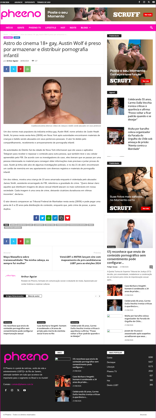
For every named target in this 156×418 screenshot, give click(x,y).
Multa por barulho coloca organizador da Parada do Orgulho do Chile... (137, 318)
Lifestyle (110, 367)
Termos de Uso (43, 2)
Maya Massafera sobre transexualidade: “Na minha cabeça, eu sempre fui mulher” (26, 260)
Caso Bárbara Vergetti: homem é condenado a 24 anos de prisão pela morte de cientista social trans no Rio (51, 329)
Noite (109, 376)
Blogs (84, 27)
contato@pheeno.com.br (22, 384)
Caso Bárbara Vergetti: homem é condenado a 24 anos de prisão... (137, 288)
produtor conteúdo (13, 228)
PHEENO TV (35, 27)
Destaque (14, 34)
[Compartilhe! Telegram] (55, 218)
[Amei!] (67, 218)
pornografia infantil (77, 225)
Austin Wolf (22, 225)
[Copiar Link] (61, 218)
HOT (63, 27)
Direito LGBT (112, 385)
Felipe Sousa (112, 267)
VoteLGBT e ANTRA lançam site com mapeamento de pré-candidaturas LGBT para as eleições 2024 (80, 260)
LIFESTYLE (50, 27)
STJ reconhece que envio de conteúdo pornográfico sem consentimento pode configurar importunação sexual (18, 329)
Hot (108, 380)
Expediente (30, 2)
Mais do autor (34, 296)
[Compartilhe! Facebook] (36, 218)
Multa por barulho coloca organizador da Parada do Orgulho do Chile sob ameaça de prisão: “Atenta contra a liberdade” (140, 139)
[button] (151, 27)
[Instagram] (144, 2)
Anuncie (18, 2)
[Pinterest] (21, 69)
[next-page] (99, 296)
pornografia (62, 225)
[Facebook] (139, 2)
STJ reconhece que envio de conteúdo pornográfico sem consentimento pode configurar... (126, 257)
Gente (17, 38)
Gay (30, 225)
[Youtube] (153, 2)
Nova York (50, 225)
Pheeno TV (112, 371)
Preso (91, 225)
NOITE (73, 27)
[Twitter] (149, 2)
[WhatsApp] (28, 69)
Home (6, 34)
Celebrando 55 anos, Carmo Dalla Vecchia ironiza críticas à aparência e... (138, 303)
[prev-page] (95, 296)
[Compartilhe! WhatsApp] (48, 218)
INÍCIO (9, 27)
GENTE (20, 27)
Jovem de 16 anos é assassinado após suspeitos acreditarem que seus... (138, 333)
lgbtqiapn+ (39, 225)
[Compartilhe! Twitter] (42, 218)
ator (13, 225)
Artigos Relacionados (14, 296)
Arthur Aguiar (12, 61)
